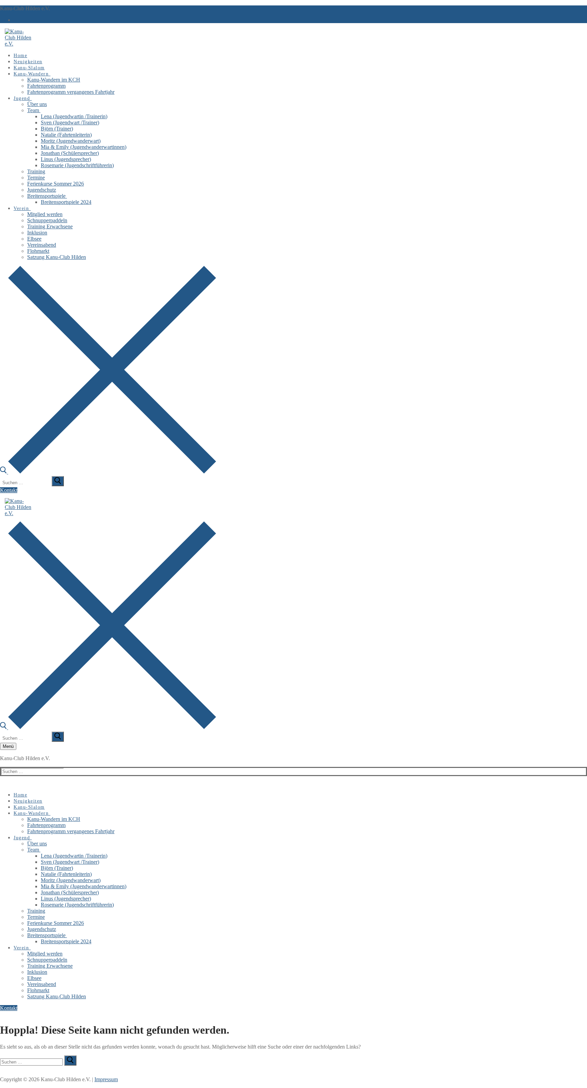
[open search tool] (108, 472)
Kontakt (8, 490)
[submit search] (58, 481)
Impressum (106, 1079)
